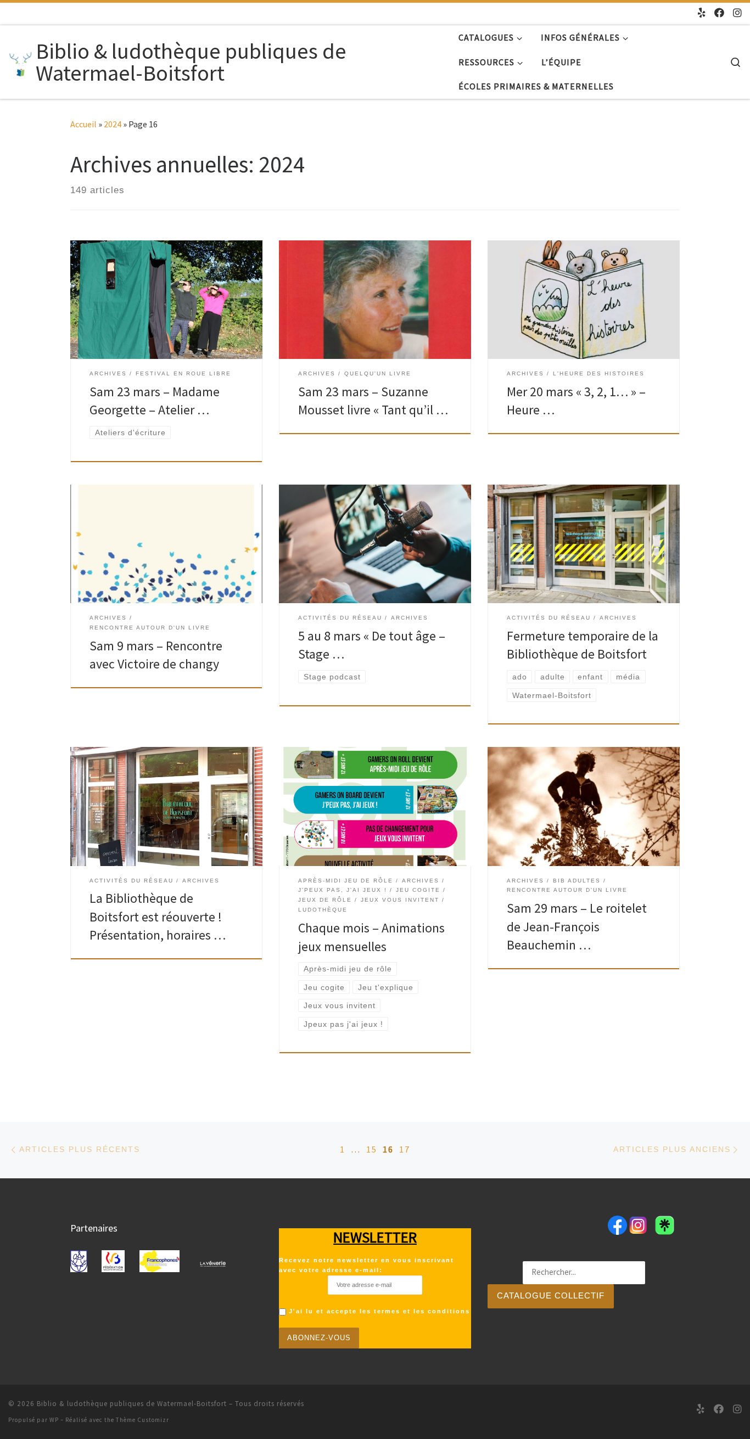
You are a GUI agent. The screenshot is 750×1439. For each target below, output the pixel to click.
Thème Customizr (142, 1420)
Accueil (83, 124)
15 (371, 1149)
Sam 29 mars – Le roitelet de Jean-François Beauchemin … (577, 926)
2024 (112, 124)
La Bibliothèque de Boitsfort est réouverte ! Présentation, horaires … (157, 916)
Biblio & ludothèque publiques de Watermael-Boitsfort (132, 1403)
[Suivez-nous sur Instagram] (737, 13)
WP (54, 1420)
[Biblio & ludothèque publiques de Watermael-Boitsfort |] (20, 62)
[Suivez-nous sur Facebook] (719, 13)
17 (404, 1149)
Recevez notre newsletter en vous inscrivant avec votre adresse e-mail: (366, 1265)
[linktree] (702, 13)
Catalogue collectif (551, 1295)
